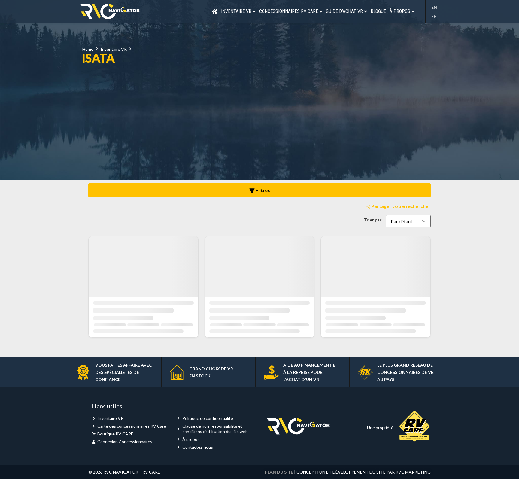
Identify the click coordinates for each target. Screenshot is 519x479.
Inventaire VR (114, 49)
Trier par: (373, 220)
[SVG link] (110, 11)
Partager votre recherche (399, 206)
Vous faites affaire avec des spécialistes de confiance (123, 372)
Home (87, 49)
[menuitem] (435, 7)
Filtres (262, 190)
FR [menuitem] (433, 16)
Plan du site (279, 471)
